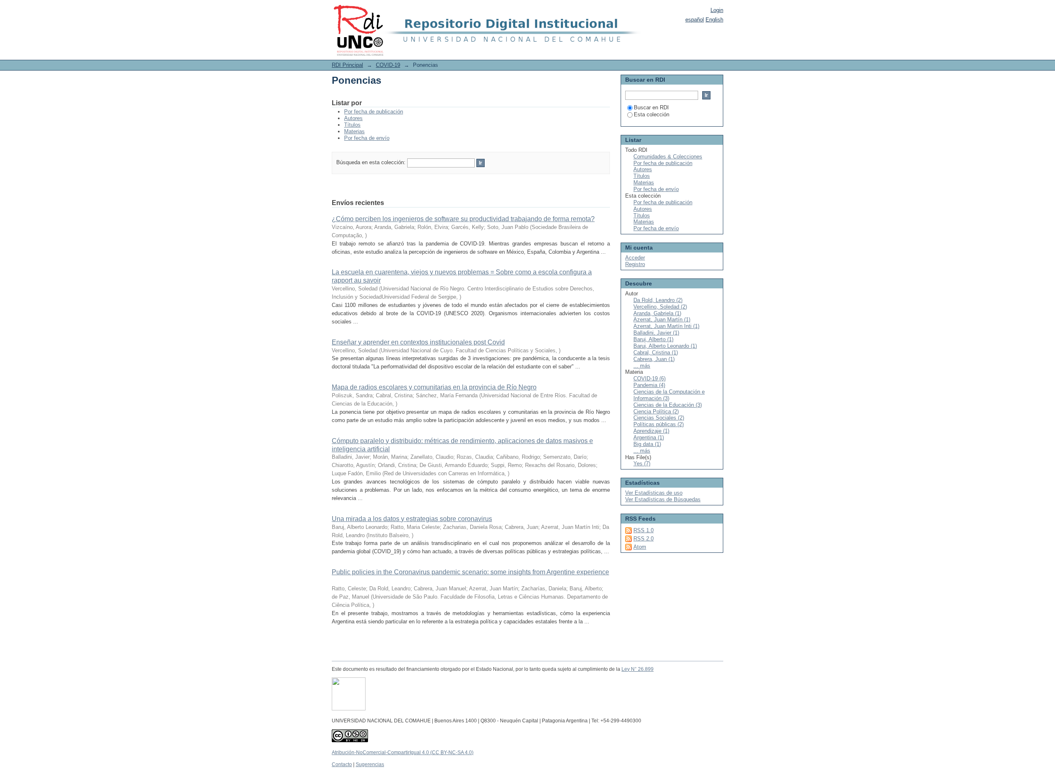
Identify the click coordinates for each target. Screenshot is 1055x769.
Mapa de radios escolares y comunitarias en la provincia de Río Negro (434, 387)
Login (716, 10)
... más (641, 366)
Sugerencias (370, 764)
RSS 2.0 (643, 538)
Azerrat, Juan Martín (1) (661, 319)
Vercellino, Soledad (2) (660, 307)
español (694, 20)
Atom (639, 547)
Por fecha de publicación (373, 112)
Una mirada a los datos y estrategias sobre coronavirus (412, 518)
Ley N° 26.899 (637, 669)
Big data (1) (647, 444)
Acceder (635, 258)
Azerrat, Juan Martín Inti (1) (666, 326)
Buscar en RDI (651, 107)
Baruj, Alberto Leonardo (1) (665, 346)
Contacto (342, 764)
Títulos (352, 125)
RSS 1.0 (643, 530)
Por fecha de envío (366, 138)
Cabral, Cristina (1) (655, 352)
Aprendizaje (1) (651, 431)
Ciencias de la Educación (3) (667, 405)
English (714, 20)
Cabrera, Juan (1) (654, 359)
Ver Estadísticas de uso (653, 493)
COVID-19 (388, 65)
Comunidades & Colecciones (667, 156)
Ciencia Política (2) (656, 411)
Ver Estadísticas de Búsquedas (663, 499)
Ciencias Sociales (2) (658, 418)
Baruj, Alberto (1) (653, 339)
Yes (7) (641, 463)
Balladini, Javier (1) (656, 333)
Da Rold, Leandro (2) (657, 300)
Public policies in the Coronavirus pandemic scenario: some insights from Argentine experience (470, 572)
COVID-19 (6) (649, 378)
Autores (353, 118)
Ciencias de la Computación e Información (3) (669, 395)
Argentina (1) (648, 437)
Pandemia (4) (649, 385)
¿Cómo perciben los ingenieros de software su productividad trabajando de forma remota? (463, 218)
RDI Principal (347, 65)
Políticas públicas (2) (658, 424)
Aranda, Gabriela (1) (657, 313)
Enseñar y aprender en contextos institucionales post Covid (418, 342)
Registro (635, 264)
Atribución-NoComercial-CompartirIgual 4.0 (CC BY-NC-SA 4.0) (403, 752)
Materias (354, 131)
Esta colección (651, 114)
